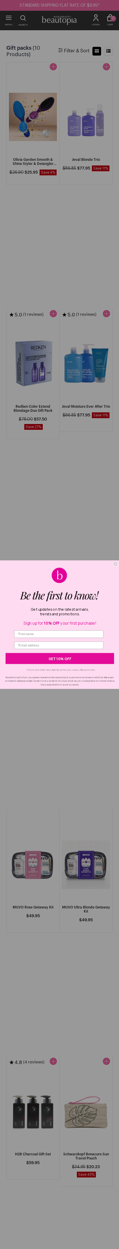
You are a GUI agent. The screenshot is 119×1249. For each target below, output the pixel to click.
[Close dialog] (116, 564)
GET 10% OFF (60, 658)
